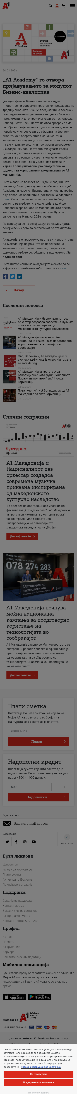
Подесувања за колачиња (38, 1082)
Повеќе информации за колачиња (41, 1067)
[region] (38, 1069)
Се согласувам (38, 1074)
